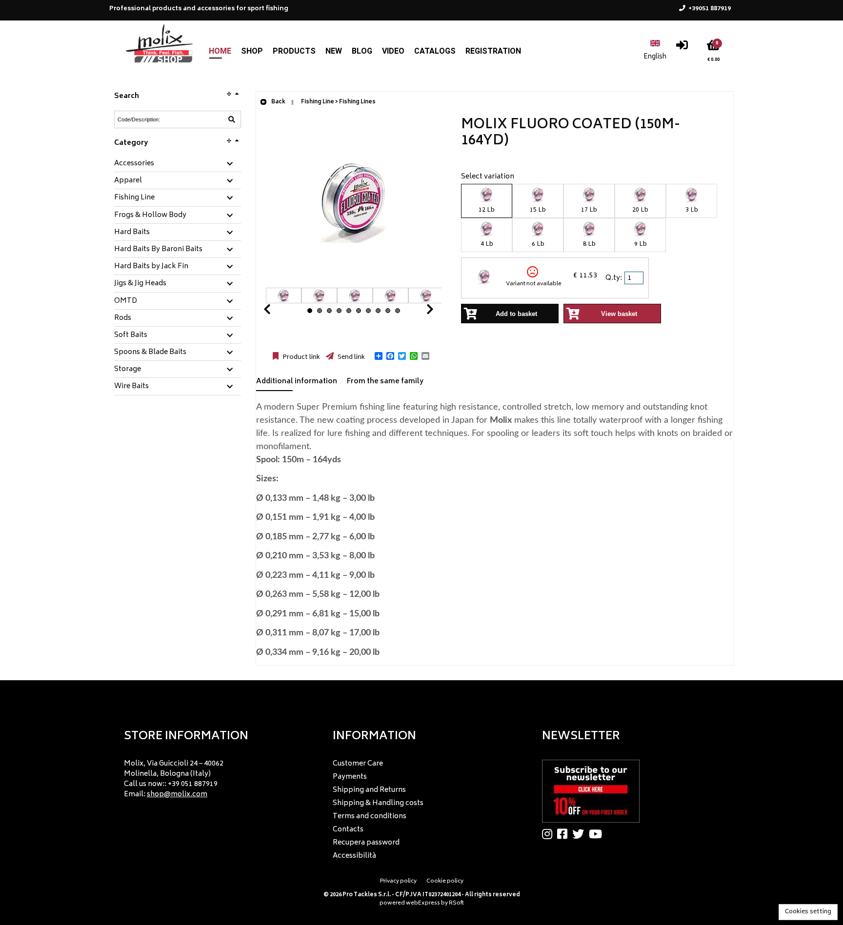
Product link (300, 357)
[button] (378, 356)
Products (294, 51)
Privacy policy (398, 881)
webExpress (423, 903)
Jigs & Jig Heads (140, 283)
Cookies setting (808, 912)
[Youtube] (598, 834)
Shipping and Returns (369, 790)
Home (220, 51)
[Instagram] (549, 834)
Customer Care (358, 764)
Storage (127, 369)
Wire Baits (131, 386)
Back (277, 102)
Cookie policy (444, 881)
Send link (350, 357)
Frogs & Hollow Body (150, 215)
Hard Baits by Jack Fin (151, 266)
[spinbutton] (634, 278)
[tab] (177, 164)
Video (393, 51)
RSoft (456, 903)
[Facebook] (564, 834)
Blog (362, 51)
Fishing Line (134, 198)
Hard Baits (132, 232)
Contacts (348, 830)
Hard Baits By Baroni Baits (158, 249)
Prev (278, 312)
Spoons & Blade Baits (150, 352)
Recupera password (366, 843)
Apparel (128, 181)
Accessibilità (354, 856)
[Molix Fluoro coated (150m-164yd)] (353, 282)
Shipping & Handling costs (378, 803)
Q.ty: (613, 278)
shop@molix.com (177, 794)
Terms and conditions (369, 816)
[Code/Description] (232, 119)
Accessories (134, 163)
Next (418, 312)
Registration (493, 51)
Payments (350, 777)
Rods (122, 318)
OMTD (125, 301)
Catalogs (435, 51)
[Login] (682, 47)
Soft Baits (130, 335)
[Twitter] (580, 834)
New (333, 51)
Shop (252, 51)
